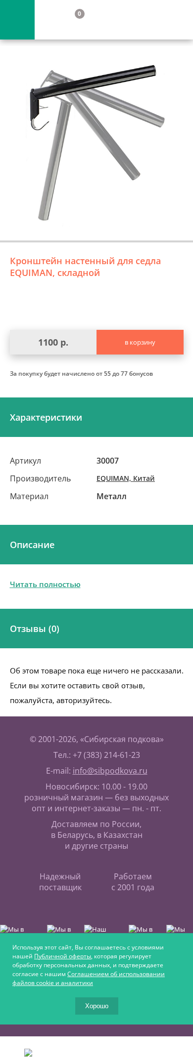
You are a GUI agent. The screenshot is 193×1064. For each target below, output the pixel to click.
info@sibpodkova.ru (110, 770)
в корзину (140, 342)
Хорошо (96, 1006)
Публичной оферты (62, 956)
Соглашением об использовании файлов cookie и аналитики (88, 978)
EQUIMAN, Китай (125, 478)
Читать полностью (45, 584)
